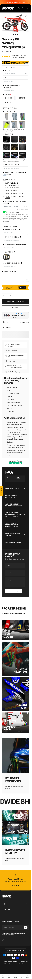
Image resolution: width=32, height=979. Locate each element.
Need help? (25, 322)
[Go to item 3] (17, 34)
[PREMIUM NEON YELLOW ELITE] (6, 124)
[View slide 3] (16, 885)
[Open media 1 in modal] (25, 17)
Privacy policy (7, 963)
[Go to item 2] (15, 34)
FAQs (18, 478)
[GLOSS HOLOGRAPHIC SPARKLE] (22, 139)
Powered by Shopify (22, 961)
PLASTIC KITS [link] (21, 706)
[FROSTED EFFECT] (22, 147)
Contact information (15, 966)
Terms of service (22, 963)
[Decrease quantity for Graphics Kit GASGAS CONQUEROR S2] (4, 295)
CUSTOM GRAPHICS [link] (20, 671)
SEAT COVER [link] (8, 635)
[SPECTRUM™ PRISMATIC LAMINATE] (14, 155)
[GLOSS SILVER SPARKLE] (6, 147)
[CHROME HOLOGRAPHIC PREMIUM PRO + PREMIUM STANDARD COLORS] (22, 124)
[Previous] (2, 2)
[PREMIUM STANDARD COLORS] (6, 116)
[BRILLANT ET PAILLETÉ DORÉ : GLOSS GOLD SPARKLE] (14, 147)
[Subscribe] (25, 927)
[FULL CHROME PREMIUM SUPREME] (14, 116)
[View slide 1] (12, 885)
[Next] (28, 2)
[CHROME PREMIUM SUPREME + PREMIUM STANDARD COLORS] (14, 124)
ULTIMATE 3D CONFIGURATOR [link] (10, 725)
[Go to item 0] (13, 34)
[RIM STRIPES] (6, 257)
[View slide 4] (19, 885)
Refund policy (15, 963)
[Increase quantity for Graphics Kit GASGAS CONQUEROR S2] (10, 295)
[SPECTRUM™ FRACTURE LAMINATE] (6, 155)
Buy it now (15, 307)
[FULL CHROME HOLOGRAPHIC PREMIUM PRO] (22, 116)
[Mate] (14, 139)
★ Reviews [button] (2, 491)
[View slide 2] (14, 885)
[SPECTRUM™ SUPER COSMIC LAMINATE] (22, 155)
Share (6, 322)
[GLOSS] (6, 139)
